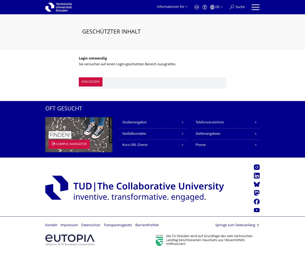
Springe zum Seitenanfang (235, 225)
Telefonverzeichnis (210, 122)
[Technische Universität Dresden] (58, 7)
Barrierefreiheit (147, 225)
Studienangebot (134, 122)
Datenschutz (90, 225)
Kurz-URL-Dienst (135, 145)
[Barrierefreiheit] (204, 7)
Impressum (69, 225)
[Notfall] (196, 7)
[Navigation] (255, 7)
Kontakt (51, 225)
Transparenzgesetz (118, 225)
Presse (201, 145)
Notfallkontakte (134, 134)
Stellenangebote (208, 134)
